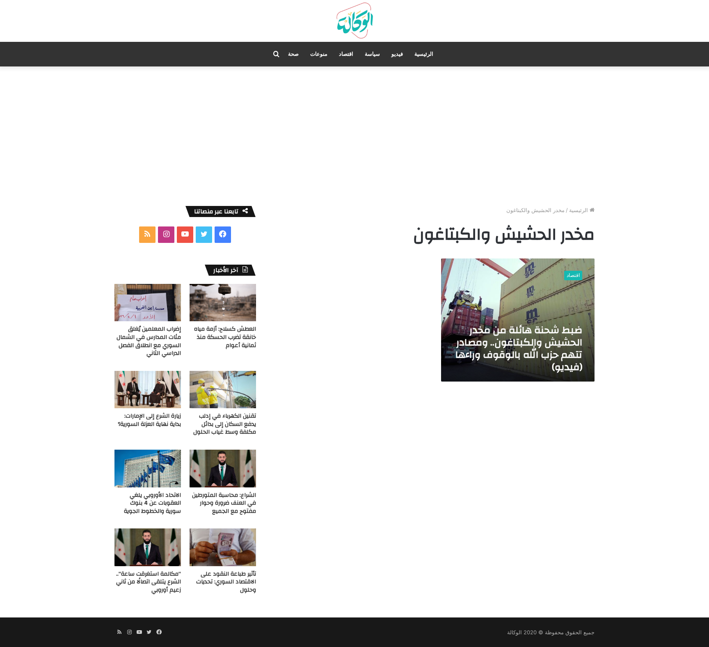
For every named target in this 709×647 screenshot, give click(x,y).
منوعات (318, 54)
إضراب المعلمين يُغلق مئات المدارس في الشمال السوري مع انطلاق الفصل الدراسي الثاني (149, 341)
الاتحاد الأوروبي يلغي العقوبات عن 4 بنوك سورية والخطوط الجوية (152, 503)
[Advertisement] (354, 136)
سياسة (372, 54)
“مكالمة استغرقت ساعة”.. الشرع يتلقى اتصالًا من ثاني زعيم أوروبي (148, 582)
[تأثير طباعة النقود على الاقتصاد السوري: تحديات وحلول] (223, 547)
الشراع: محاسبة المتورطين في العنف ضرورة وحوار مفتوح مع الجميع (224, 503)
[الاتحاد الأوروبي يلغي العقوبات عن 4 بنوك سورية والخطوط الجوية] (147, 468)
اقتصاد (346, 54)
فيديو (397, 54)
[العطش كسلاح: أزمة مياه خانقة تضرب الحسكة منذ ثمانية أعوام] (223, 302)
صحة (293, 54)
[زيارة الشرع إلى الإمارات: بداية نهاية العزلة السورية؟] (147, 389)
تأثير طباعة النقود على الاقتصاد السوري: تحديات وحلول (226, 582)
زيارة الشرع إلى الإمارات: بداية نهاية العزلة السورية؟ (149, 420)
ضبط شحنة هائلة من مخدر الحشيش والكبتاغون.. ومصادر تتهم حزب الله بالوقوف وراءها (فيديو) (518, 348)
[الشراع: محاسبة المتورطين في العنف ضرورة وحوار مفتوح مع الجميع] (223, 468)
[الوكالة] (354, 20)
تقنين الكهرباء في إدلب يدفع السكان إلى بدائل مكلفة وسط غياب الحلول (224, 424)
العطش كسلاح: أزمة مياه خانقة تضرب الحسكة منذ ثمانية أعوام (225, 337)
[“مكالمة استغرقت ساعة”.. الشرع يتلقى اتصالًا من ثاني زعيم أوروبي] (147, 547)
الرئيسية (423, 54)
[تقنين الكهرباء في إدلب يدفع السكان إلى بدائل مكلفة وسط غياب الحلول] (223, 389)
